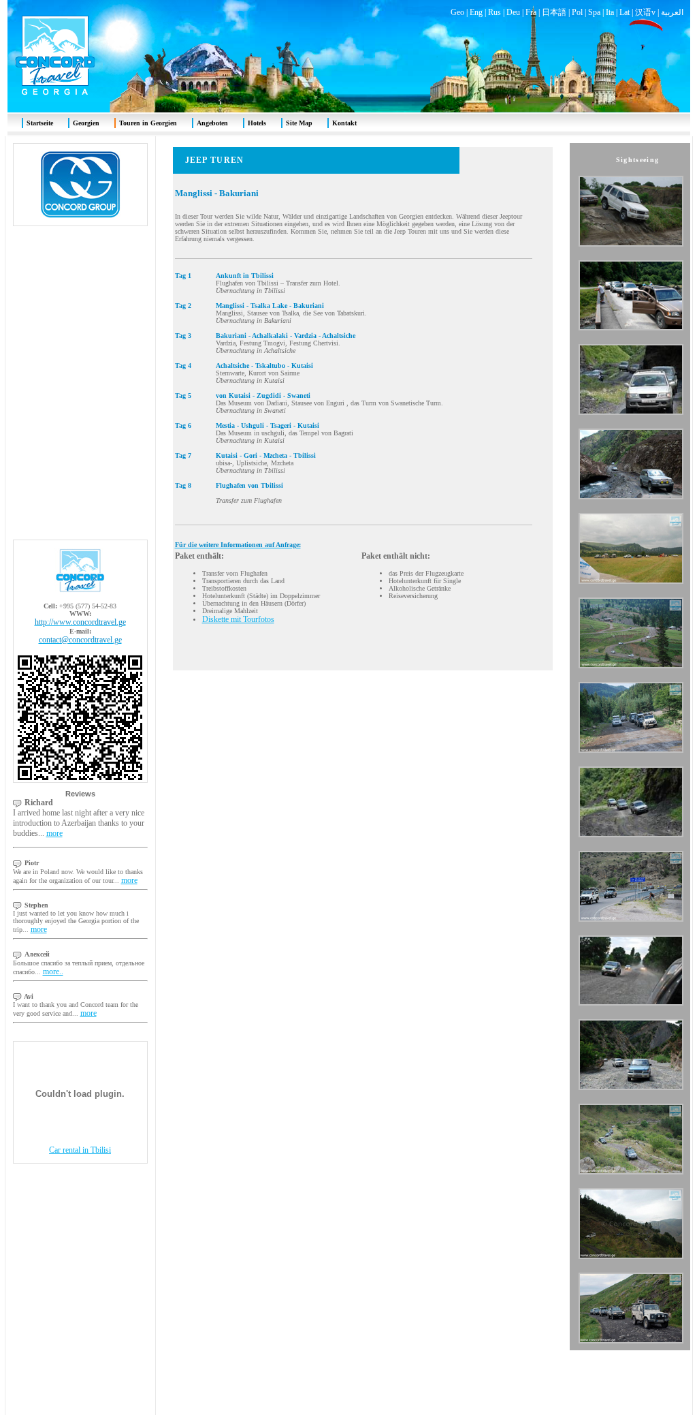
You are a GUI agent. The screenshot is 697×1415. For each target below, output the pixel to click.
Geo (457, 12)
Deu (513, 12)
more (54, 833)
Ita (610, 12)
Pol (577, 12)
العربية (672, 12)
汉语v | (648, 12)
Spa (594, 12)
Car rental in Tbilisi (80, 1150)
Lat (624, 12)
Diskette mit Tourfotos (238, 619)
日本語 (554, 12)
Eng (476, 12)
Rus (494, 12)
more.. (53, 971)
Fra (530, 12)
